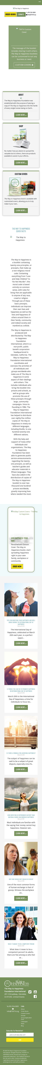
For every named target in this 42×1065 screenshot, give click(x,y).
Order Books (10, 14)
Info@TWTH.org (32, 15)
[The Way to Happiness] (21, 8)
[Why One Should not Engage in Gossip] (21, 858)
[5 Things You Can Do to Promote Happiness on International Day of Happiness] (21, 668)
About (23, 1009)
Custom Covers (23, 64)
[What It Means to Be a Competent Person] (21, 923)
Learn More (20, 114)
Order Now (17, 566)
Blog (22, 1026)
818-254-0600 (31, 12)
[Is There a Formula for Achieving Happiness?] (21, 732)
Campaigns (24, 1021)
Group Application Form (26, 1018)
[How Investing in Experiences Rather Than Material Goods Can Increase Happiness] (21, 794)
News (22, 1023)
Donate (21, 14)
